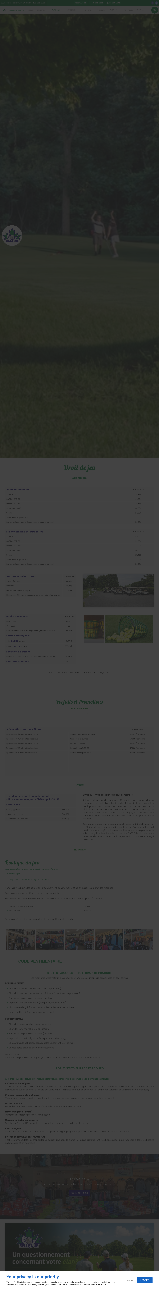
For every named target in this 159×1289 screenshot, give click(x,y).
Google (94, 1284)
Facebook (102, 1284)
